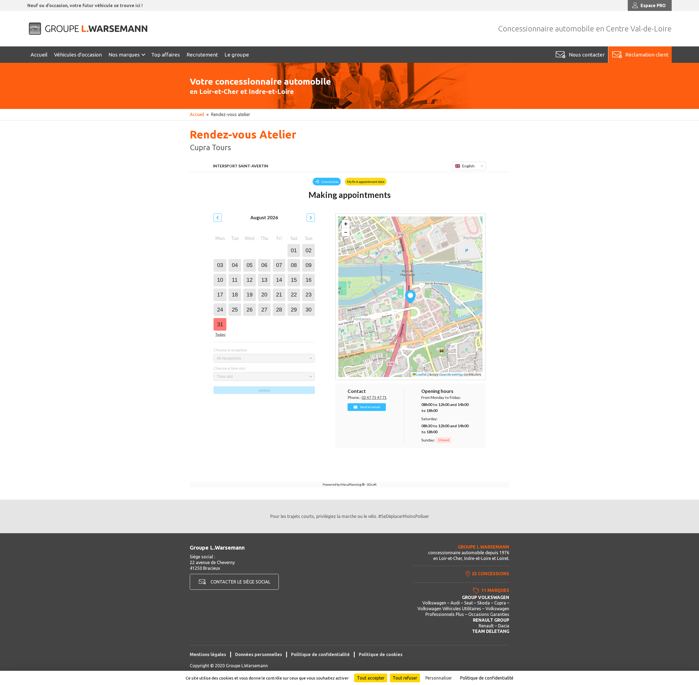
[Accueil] (88, 28)
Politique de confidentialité (320, 654)
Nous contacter (587, 55)
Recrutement (202, 55)
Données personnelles (258, 654)
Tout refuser (405, 677)
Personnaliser (438, 677)
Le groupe (236, 55)
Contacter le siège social (240, 581)
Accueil (39, 55)
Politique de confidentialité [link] (486, 677)
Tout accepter (370, 677)
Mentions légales (208, 654)
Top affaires (165, 55)
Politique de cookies (380, 654)
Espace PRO (653, 5)
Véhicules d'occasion (78, 55)
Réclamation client (646, 55)
